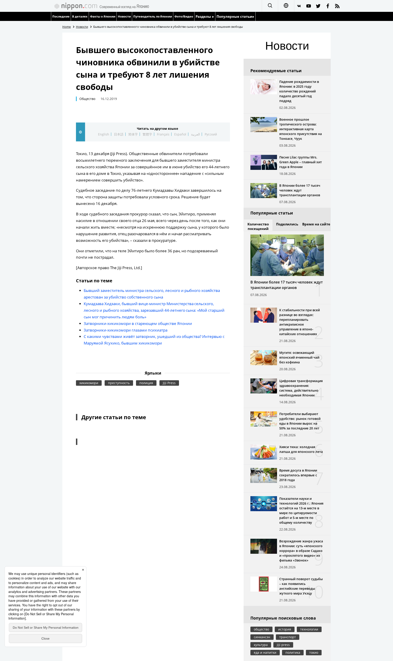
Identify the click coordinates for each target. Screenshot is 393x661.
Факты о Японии (102, 16)
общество (261, 629)
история (284, 629)
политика (292, 652)
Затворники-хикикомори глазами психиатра (125, 330)
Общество (87, 99)
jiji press (283, 645)
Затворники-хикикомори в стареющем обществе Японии (138, 323)
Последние (61, 16)
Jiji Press (169, 383)
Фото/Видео (183, 16)
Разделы (204, 16)
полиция (146, 383)
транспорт (287, 637)
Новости (124, 16)
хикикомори (88, 383)
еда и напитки (265, 652)
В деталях (80, 16)
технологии (309, 629)
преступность (119, 383)
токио (313, 652)
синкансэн (262, 637)
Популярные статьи (234, 16)
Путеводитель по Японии (152, 16)
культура (261, 645)
